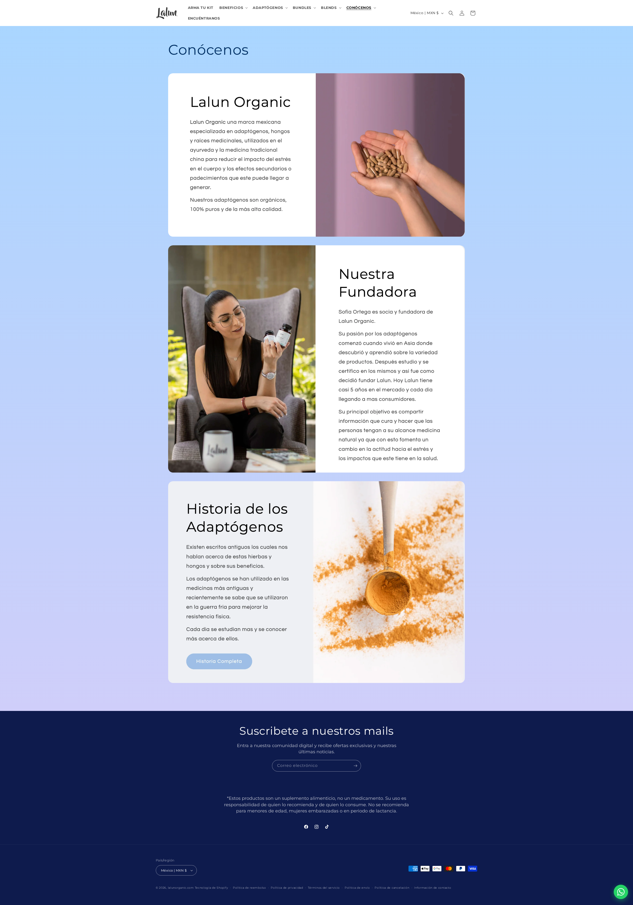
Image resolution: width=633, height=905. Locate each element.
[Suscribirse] (355, 766)
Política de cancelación (392, 887)
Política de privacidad (287, 887)
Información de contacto (432, 887)
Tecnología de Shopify (211, 887)
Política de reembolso (249, 887)
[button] (233, 7)
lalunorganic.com (181, 887)
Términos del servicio (324, 887)
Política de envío (357, 887)
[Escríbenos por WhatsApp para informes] (621, 892)
